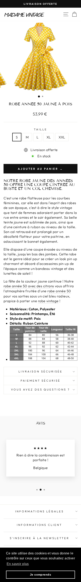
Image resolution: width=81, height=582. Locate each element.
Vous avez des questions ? (40, 389)
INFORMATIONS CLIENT (39, 524)
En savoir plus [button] (18, 564)
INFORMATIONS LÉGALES (39, 511)
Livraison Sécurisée (40, 371)
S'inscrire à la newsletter (39, 538)
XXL (62, 137)
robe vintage (48, 301)
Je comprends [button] (40, 574)
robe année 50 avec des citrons (29, 286)
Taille (40, 129)
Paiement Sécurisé (41, 380)
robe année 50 (59, 291)
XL (49, 137)
